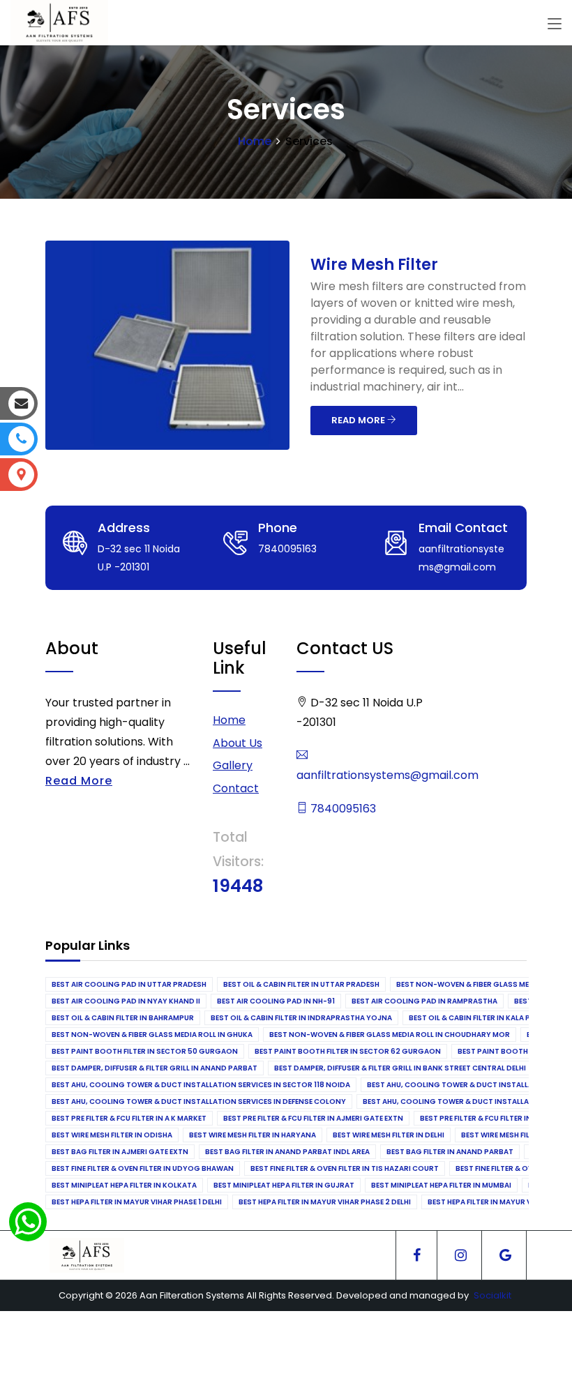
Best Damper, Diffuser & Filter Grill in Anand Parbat (154, 1068)
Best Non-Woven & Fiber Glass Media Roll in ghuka (152, 1034)
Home (254, 141)
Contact (236, 788)
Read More (78, 781)
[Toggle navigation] (555, 24)
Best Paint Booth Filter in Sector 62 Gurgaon (348, 1051)
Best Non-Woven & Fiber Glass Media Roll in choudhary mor (389, 1034)
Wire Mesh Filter (374, 264)
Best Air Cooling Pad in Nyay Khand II (126, 1001)
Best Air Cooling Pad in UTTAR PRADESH (129, 984)
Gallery (233, 765)
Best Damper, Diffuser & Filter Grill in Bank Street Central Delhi (400, 1068)
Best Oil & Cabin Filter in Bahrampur (123, 1018)
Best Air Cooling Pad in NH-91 (276, 1001)
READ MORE (359, 420)
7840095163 (342, 809)
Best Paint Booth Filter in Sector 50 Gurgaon (145, 1051)
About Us (237, 743)
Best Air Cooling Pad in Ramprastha (424, 1001)
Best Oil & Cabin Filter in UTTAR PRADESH (301, 984)
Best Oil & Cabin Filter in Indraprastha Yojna (301, 1018)
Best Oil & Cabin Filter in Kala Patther (483, 1018)
